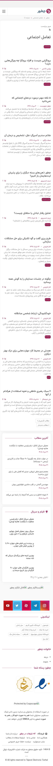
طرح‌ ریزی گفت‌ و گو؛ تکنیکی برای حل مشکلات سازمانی (27, 240)
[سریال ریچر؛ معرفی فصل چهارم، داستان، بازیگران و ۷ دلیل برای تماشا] (42, 534)
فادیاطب (25, 634)
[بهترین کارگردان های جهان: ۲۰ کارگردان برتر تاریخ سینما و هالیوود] (42, 571)
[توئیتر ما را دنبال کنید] (17, 605)
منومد (45, 661)
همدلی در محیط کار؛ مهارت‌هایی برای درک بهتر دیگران (27, 352)
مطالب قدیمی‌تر (43, 421)
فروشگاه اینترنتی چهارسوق (39, 634)
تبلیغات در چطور (26, 733)
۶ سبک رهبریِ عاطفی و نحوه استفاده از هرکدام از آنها (27, 393)
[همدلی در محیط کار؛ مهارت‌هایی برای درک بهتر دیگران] (45, 342)
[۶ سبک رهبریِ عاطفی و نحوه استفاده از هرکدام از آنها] (45, 383)
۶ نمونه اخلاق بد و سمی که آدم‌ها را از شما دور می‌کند (27, 494)
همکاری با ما (42, 737)
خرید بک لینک (43, 630)
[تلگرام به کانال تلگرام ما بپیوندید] (36, 605)
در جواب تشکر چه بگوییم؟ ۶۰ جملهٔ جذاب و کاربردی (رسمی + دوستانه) (27, 460)
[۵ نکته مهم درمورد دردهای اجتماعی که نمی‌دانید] (45, 90)
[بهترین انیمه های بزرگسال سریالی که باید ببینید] (42, 559)
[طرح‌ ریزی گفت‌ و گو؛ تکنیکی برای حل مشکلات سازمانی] (45, 230)
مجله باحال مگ (14, 634)
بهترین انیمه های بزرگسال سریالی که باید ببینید (20, 557)
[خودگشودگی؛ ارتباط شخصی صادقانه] (45, 305)
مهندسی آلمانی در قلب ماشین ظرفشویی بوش (30, 484)
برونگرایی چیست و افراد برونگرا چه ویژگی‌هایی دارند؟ (28, 62)
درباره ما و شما (12, 733)
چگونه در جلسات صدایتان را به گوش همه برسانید (29, 280)
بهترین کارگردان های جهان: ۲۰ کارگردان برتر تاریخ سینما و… (22, 569)
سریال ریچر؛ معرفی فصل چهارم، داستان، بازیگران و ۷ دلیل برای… (21, 533)
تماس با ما (31, 737)
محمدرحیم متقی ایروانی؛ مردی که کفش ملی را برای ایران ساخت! (28, 473)
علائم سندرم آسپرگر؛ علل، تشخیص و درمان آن (27, 136)
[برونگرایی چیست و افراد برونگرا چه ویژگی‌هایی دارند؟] (45, 52)
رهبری (49, 377)
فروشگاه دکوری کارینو (33, 625)
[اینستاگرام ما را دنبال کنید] (45, 605)
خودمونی (45, 625)
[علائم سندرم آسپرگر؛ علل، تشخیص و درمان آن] (45, 127)
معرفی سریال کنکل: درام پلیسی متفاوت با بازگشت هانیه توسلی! (28, 447)
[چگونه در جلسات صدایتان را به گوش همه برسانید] (45, 271)
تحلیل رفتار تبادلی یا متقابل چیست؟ (32, 213)
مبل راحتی (19, 625)
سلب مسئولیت (39, 741)
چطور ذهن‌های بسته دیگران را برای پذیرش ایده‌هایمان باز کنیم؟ (29, 174)
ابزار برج (45, 639)
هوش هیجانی (46, 199)
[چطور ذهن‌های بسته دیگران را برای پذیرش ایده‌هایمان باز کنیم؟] (45, 164)
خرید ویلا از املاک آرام (29, 630)
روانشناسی (47, 46)
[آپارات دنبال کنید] (26, 605)
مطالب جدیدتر (43, 425)
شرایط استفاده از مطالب (15, 737)
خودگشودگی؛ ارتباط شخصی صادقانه (32, 314)
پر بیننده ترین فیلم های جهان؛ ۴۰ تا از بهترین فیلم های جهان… (19, 545)
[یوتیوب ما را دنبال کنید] (8, 605)
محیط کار (48, 158)
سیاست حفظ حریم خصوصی (19, 741)
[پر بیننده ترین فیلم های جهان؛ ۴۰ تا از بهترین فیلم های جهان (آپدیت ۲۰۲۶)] (42, 546)
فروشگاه (40, 733)
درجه (46, 657)
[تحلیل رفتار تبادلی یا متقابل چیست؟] (45, 205)
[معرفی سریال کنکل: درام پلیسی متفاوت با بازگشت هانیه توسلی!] (42, 522)
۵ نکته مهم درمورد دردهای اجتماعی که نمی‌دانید (31, 99)
